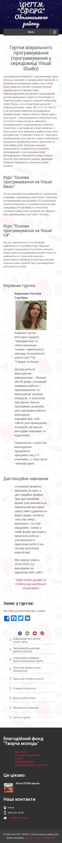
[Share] (6, 618)
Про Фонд (21, 751)
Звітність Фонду (24, 761)
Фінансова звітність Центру (31, 764)
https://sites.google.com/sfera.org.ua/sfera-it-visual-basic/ (31, 584)
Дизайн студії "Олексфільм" (40, 837)
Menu (31, 32)
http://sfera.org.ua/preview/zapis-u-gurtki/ (24, 611)
